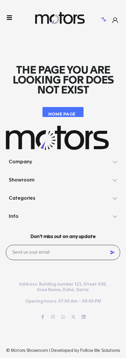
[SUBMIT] (112, 252)
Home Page (62, 114)
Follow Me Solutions (100, 351)
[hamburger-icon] (9, 18)
